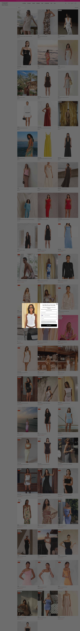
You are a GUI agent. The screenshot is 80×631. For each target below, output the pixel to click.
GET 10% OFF (49, 325)
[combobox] (42, 315)
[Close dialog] (57, 304)
